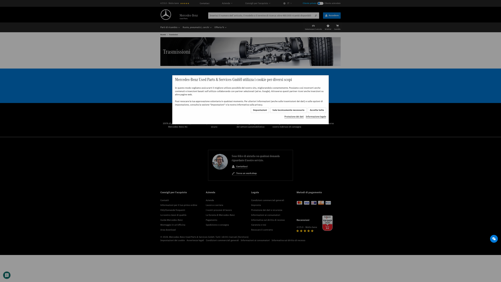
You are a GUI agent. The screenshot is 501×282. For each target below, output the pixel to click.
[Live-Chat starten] (494, 239)
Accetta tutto (317, 110)
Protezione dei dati (294, 116)
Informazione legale (316, 116)
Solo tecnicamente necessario (288, 110)
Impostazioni (260, 110)
